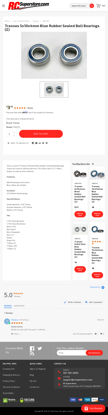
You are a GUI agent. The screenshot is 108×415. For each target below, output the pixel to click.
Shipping (6, 375)
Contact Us (34, 387)
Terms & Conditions (11, 387)
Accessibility (8, 393)
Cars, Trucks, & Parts (21, 21)
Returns (16, 375)
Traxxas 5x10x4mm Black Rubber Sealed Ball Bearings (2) (79, 194)
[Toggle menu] (3, 5)
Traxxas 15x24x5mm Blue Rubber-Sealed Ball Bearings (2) (97, 255)
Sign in (32, 369)
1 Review (29, 108)
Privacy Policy (9, 381)
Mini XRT (46, 21)
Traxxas (36, 21)
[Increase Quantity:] (14, 132)
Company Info (9, 369)
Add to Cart (80, 214)
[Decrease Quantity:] (14, 135)
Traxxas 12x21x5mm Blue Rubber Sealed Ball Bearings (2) (97, 194)
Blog (32, 375)
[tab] (73, 302)
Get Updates (94, 353)
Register (42, 369)
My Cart (33, 381)
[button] (16, 333)
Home (7, 21)
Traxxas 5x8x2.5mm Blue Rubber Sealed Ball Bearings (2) (80, 249)
